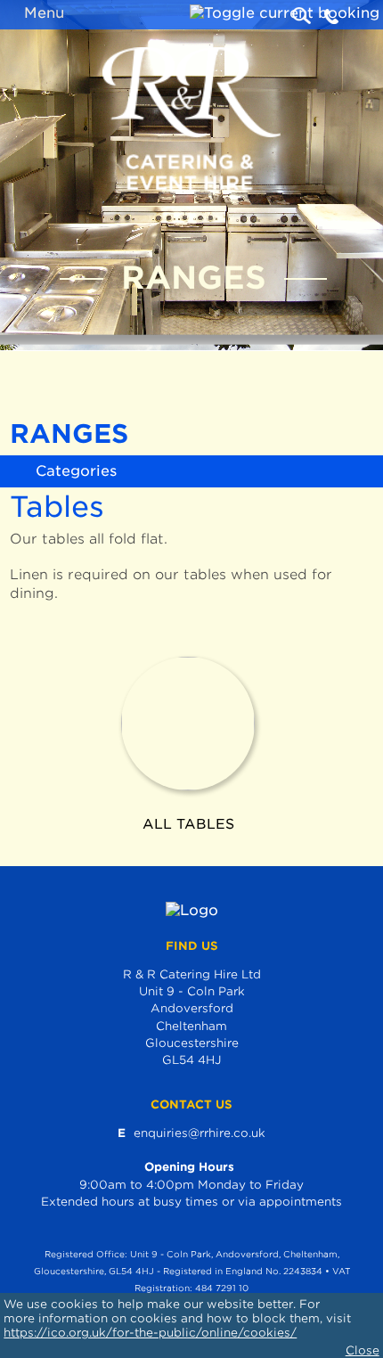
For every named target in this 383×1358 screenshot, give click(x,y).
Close (362, 1350)
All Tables (188, 823)
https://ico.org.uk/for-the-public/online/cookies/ (150, 1332)
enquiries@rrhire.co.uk (199, 1133)
